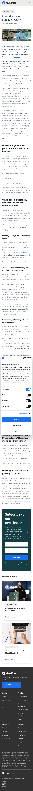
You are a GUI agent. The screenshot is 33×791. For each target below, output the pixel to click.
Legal (4, 697)
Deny (16, 431)
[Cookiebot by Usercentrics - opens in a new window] (23, 358)
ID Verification (22, 697)
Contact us (21, 742)
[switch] (28, 395)
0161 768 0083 (13, 685)
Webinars (5, 735)
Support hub (6, 739)
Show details (23, 413)
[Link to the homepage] (9, 3)
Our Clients (5, 728)
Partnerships (22, 731)
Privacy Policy (12, 563)
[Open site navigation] (29, 3)
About (20, 728)
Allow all (16, 419)
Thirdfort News (22, 735)
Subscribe (16, 557)
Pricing (20, 719)
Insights (4, 731)
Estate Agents (6, 704)
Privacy (13, 773)
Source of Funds (23, 710)
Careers (20, 739)
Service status (22, 746)
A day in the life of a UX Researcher (15, 609)
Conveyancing (6, 700)
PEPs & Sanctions (23, 700)
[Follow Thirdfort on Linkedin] (3, 773)
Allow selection (17, 425)
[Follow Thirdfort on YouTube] (8, 773)
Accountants (6, 707)
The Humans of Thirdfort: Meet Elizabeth (16, 652)
